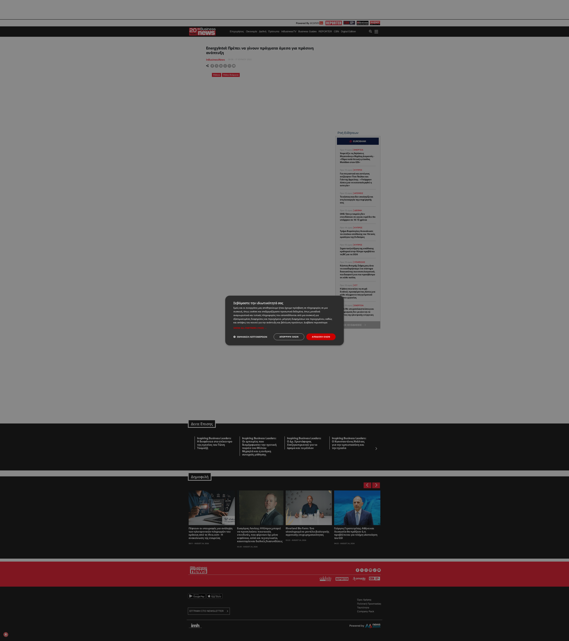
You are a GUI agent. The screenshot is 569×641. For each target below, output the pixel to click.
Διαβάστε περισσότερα (315, 322)
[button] (284, 328)
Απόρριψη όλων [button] (288, 336)
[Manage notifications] (5, 634)
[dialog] (284, 320)
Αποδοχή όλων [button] (321, 336)
